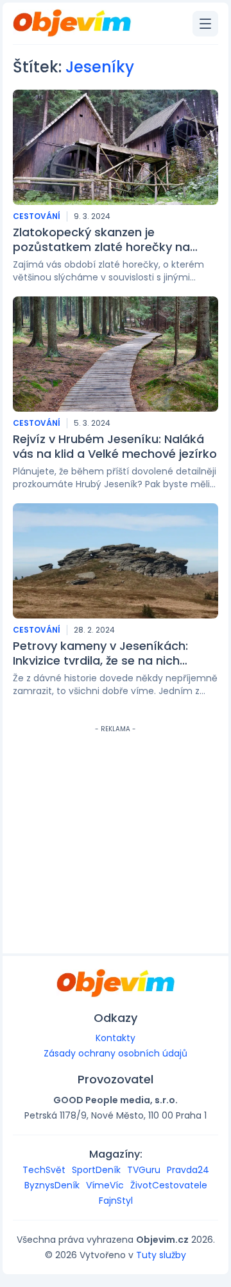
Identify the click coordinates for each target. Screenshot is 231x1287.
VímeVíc (105, 1185)
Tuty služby (161, 1255)
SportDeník (96, 1169)
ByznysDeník (52, 1185)
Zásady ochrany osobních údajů (115, 1053)
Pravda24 (188, 1169)
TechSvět (43, 1169)
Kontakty (115, 1038)
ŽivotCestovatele (168, 1185)
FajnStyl (116, 1200)
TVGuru (143, 1169)
